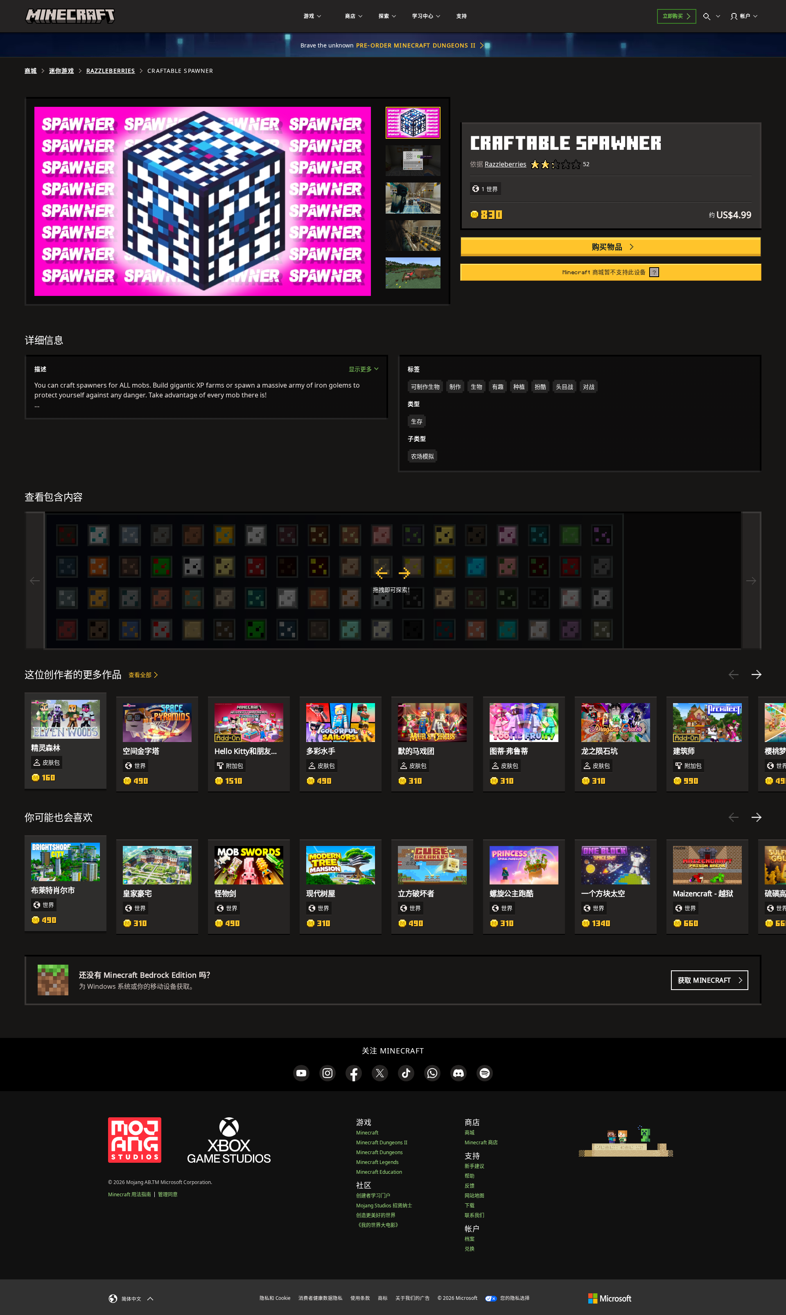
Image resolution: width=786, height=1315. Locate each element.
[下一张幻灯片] (756, 674)
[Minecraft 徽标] (70, 16)
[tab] (413, 123)
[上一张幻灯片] (734, 674)
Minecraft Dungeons (379, 1152)
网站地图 (474, 1195)
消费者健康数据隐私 (320, 1298)
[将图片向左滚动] (35, 581)
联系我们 (474, 1215)
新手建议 (474, 1166)
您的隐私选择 (514, 1298)
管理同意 (168, 1194)
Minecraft (367, 1132)
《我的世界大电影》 (378, 1225)
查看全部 (140, 675)
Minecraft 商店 (481, 1142)
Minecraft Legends (377, 1162)
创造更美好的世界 (375, 1215)
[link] (301, 1073)
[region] (393, 580)
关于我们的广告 (412, 1298)
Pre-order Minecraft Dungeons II (416, 45)
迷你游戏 (61, 70)
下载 (469, 1205)
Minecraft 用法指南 (129, 1194)
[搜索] (713, 16)
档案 (469, 1239)
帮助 (469, 1176)
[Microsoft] (609, 1297)
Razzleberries (111, 70)
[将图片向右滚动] (751, 581)
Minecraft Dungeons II (381, 1142)
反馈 (469, 1185)
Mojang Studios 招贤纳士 (384, 1205)
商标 (383, 1298)
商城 (31, 70)
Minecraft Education (379, 1171)
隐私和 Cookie (275, 1298)
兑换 (469, 1248)
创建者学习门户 (373, 1195)
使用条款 (360, 1298)
